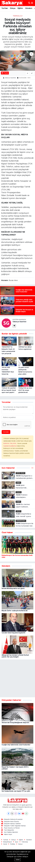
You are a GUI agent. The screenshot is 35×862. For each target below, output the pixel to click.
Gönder (6, 432)
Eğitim (20, 8)
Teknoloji (17, 16)
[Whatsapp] (26, 813)
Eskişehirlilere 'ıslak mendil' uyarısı (23, 515)
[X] (12, 813)
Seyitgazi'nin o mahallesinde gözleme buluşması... (24, 477)
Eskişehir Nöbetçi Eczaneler (13, 819)
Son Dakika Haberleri (11, 832)
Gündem (28, 8)
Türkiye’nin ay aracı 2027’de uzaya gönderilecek (25, 390)
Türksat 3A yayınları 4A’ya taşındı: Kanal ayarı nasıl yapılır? (9, 390)
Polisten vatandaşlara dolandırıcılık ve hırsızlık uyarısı (22, 496)
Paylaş (6, 73)
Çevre (18, 511)
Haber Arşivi (8, 834)
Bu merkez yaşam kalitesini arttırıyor (23, 506)
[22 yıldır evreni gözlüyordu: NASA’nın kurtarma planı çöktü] (25, 361)
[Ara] (29, 3)
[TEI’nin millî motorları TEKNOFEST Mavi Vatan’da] (9, 361)
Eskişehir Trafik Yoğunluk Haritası (15, 826)
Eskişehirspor (20, 520)
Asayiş (18, 492)
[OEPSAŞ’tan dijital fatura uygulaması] (25, 341)
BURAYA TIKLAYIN (10, 443)
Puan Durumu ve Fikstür (12, 828)
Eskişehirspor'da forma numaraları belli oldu (24, 525)
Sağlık (18, 482)
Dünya (12, 8)
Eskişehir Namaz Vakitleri (12, 823)
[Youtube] (22, 813)
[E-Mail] (14, 325)
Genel (5, 844)
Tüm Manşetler (9, 830)
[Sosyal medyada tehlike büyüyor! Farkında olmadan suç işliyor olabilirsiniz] (17, 60)
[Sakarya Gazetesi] (6, 323)
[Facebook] (8, 813)
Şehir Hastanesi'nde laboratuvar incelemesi (21, 486)
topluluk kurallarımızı (10, 446)
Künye (20, 844)
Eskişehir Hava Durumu (11, 821)
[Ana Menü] (32, 3)
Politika (12, 844)
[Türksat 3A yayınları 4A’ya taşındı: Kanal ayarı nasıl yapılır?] (9, 382)
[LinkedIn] (19, 813)
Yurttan (4, 8)
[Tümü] (32, 468)
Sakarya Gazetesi (10, 77)
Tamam (18, 859)
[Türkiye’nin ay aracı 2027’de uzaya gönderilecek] (25, 382)
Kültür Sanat (20, 473)
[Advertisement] (17, 678)
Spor (16, 842)
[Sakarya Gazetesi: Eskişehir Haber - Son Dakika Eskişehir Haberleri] (12, 3)
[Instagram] (15, 813)
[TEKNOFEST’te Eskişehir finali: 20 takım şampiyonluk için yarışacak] (9, 341)
